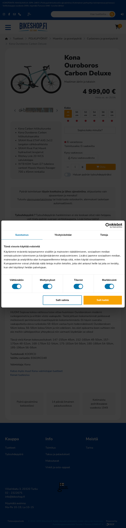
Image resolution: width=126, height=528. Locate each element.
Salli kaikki (103, 300)
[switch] (47, 286)
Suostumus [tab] (22, 234)
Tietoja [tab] (104, 234)
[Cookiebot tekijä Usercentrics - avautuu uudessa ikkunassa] (108, 225)
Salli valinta (62, 300)
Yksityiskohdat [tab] (63, 234)
